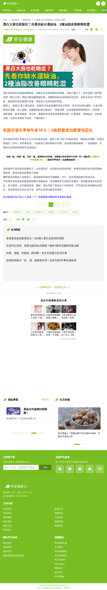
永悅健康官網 (61, 543)
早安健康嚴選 (61, 551)
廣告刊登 (7, 551)
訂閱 (45, 467)
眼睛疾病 (39, 212)
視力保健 (63, 212)
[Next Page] (61, 204)
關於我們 (7, 543)
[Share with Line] (91, 29)
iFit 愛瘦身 (59, 576)
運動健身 (63, 10)
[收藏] (78, 29)
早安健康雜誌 (61, 555)
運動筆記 (59, 568)
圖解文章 (7, 525)
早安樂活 (7, 529)
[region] (53, 158)
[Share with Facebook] (96, 29)
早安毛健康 (60, 559)
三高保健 (77, 10)
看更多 (45, 399)
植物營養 (59, 525)
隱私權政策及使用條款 (13, 555)
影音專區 (91, 10)
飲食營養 (35, 10)
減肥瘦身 (49, 10)
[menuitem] (7, 10)
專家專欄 (15, 20)
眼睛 (28, 212)
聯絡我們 (7, 547)
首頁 (5, 20)
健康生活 (21, 10)
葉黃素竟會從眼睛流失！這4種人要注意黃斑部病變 (35, 238)
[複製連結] (102, 29)
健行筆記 (59, 572)
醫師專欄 (26, 20)
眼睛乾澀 (17, 212)
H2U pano (60, 564)
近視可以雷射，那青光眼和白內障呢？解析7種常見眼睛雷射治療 (42, 245)
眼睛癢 (51, 212)
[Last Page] (66, 204)
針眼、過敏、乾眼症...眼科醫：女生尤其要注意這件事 (36, 253)
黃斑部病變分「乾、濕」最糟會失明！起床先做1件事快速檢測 (41, 260)
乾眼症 (75, 212)
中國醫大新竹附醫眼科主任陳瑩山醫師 (50, 20)
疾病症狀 (7, 10)
